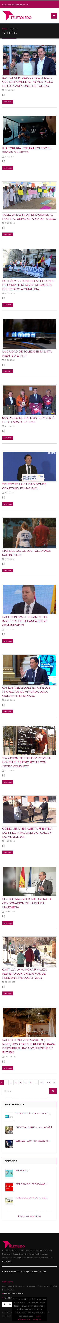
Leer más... (8, 102)
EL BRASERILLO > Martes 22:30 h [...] (33, 1141)
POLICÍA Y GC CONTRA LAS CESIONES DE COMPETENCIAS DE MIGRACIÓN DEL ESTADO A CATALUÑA (28, 285)
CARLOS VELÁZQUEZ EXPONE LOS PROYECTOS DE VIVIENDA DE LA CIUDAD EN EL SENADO (26, 692)
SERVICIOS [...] (22, 1170)
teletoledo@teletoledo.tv (13, 1293)
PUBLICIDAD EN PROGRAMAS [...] (32, 1197)
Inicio (4, 29)
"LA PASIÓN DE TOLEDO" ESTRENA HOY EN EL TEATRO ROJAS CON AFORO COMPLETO (26, 762)
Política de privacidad (11, 1272)
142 (41, 1082)
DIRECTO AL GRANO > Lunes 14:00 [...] (34, 1127)
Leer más (6, 1261)
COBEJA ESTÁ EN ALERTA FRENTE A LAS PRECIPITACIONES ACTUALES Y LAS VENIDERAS (27, 833)
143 (48, 1082)
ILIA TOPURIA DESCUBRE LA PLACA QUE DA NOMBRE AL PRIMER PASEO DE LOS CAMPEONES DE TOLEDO (27, 82)
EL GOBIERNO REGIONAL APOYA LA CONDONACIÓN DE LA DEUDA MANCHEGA (26, 903)
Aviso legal (25, 1272)
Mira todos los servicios (29, 1216)
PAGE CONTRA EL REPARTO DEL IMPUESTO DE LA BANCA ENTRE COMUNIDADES (25, 621)
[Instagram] (9, 1304)
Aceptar (37, 1319)
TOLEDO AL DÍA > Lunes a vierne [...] (33, 1113)
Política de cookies (38, 1272)
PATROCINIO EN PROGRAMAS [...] (32, 1184)
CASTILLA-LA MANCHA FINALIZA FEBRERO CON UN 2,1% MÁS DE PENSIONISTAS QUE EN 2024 (24, 973)
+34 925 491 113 (22, 5)
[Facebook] (4, 1304)
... (36, 1082)
